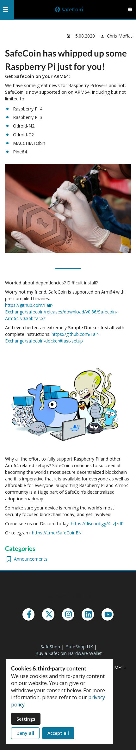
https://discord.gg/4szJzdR (97, 524)
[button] (5, 9)
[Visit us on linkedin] (88, 614)
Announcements (30, 559)
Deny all (25, 733)
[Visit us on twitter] (48, 614)
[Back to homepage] (69, 9)
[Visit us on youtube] (108, 614)
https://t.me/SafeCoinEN (57, 533)
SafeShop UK (79, 647)
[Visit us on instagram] (68, 614)
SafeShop (50, 647)
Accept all (58, 733)
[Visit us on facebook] (28, 614)
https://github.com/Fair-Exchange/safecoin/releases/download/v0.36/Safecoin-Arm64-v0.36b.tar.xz (61, 311)
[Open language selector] (130, 9)
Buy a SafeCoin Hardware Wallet (68, 653)
